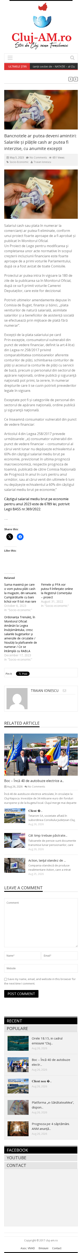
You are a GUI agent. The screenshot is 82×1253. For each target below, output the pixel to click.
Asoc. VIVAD (28, 1248)
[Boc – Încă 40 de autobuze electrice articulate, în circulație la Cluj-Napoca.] (44, 754)
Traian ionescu (42, 162)
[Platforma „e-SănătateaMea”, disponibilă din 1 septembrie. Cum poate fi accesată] (21, 1107)
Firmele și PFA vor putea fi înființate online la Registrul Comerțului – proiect (57, 590)
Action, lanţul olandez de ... (47, 860)
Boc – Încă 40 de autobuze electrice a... (34, 780)
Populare (17, 1028)
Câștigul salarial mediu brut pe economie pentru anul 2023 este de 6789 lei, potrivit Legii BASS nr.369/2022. (37, 504)
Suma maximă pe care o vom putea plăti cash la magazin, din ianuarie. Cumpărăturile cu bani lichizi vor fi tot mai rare (20, 592)
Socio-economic (19, 162)
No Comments (38, 157)
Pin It (9, 674)
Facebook (17, 1150)
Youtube (16, 1158)
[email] (64, 690)
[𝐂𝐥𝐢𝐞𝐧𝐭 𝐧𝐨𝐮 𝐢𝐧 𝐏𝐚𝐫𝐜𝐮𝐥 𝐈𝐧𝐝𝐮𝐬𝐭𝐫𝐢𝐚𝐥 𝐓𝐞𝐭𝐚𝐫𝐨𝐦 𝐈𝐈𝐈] (18, 815)
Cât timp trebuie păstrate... (47, 835)
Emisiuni (43, 1248)
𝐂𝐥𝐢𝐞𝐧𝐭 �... (35, 810)
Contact (16, 1165)
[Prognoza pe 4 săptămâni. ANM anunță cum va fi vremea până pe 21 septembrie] (21, 1128)
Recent (14, 1021)
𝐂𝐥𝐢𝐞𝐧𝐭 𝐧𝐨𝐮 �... (42, 1081)
